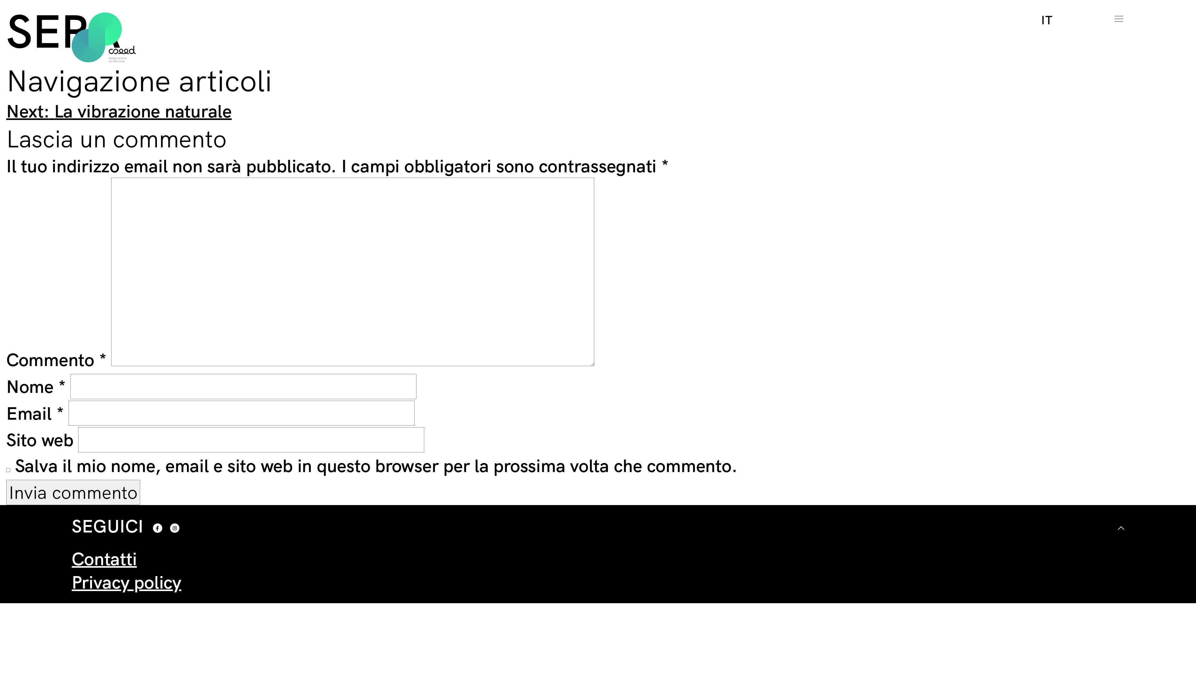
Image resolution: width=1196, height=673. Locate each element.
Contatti (104, 558)
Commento (56, 359)
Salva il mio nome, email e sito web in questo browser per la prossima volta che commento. (376, 465)
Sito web (40, 439)
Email (35, 413)
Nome (36, 386)
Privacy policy (126, 581)
